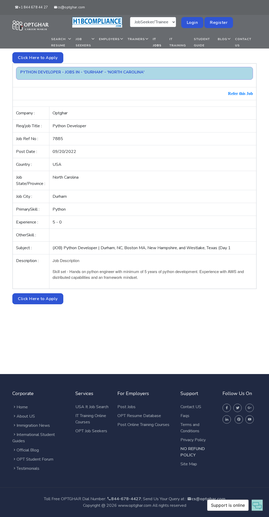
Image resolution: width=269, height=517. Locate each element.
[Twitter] (237, 408)
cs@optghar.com (71, 7)
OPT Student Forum (35, 459)
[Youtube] (249, 419)
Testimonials (28, 468)
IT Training (177, 42)
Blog (222, 39)
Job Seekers (83, 42)
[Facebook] (227, 408)
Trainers (136, 39)
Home (22, 407)
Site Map (188, 464)
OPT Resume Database (139, 416)
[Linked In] (227, 419)
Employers (109, 39)
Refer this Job (240, 93)
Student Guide (202, 42)
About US (26, 416)
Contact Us (243, 42)
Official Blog (28, 450)
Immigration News (33, 425)
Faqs (184, 416)
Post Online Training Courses (143, 425)
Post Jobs (126, 407)
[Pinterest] (239, 419)
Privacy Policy (193, 440)
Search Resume (58, 42)
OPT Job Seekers (91, 431)
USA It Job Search (91, 407)
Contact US (190, 407)
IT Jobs (157, 42)
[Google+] (249, 408)
